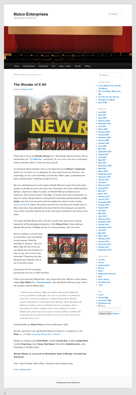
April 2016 (102, 216)
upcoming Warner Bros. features (46, 334)
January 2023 (103, 140)
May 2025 (102, 115)
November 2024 (104, 123)
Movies (23, 369)
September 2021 (104, 151)
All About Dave (29, 66)
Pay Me (78, 66)
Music (100, 270)
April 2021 (102, 162)
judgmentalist (104, 265)
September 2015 (104, 227)
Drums (101, 262)
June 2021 (102, 157)
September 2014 (104, 249)
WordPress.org (104, 303)
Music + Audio (65, 66)
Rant (29, 369)
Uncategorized (104, 282)
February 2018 (104, 185)
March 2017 (103, 193)
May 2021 (102, 160)
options (116, 313)
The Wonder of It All (30, 84)
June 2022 (102, 146)
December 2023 (104, 137)
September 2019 (104, 174)
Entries (103, 297)
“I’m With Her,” (36, 159)
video (100, 285)
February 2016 (104, 219)
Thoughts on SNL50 (106, 99)
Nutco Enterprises (31, 14)
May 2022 (102, 148)
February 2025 (104, 120)
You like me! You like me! (108, 96)
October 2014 (103, 247)
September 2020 (104, 165)
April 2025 (102, 117)
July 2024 (102, 126)
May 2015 (102, 233)
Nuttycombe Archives (107, 273)
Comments (104, 300)
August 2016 (103, 207)
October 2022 (103, 143)
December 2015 (104, 221)
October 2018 (103, 179)
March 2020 (103, 171)
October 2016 (103, 205)
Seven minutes (20, 204)
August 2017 (103, 188)
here (34, 172)
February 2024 (104, 132)
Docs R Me (102, 102)
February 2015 (104, 238)
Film (53, 66)
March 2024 (103, 129)
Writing (87, 66)
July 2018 (102, 182)
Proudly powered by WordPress (68, 382)
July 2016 (102, 210)
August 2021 (103, 154)
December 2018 (104, 176)
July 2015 (102, 230)
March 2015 (103, 236)
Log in (101, 294)
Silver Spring (103, 279)
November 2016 (104, 202)
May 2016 (102, 213)
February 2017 (104, 196)
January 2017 (103, 199)
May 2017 (102, 191)
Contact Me (43, 66)
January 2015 (103, 241)
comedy (101, 259)
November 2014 (104, 244)
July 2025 (102, 112)
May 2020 (102, 168)
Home (16, 66)
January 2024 (103, 134)
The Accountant (43, 282)
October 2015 (103, 224)
